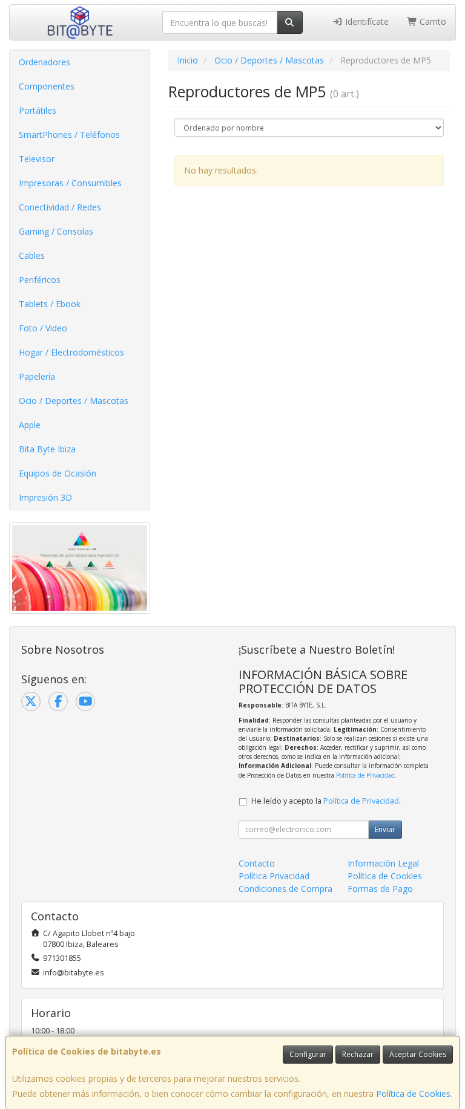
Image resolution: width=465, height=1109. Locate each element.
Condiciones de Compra (285, 888)
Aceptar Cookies (417, 1054)
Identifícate (366, 21)
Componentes (46, 86)
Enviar (385, 829)
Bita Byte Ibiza (47, 449)
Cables (32, 255)
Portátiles (37, 110)
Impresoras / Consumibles (70, 183)
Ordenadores (44, 62)
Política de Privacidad (365, 775)
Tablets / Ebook (50, 304)
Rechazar (358, 1054)
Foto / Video (43, 328)
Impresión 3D (45, 497)
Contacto (257, 863)
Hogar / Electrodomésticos (71, 352)
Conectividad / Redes (60, 207)
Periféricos (40, 279)
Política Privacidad (274, 876)
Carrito (431, 21)
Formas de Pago (380, 888)
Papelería (37, 376)
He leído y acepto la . (326, 801)
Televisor (36, 158)
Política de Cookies (413, 1093)
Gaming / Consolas (56, 231)
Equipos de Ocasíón (57, 473)
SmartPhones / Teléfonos (69, 134)
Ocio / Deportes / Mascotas (73, 400)
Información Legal (383, 863)
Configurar (307, 1054)
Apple (30, 425)
